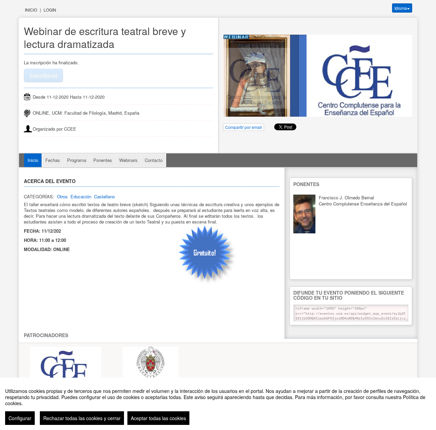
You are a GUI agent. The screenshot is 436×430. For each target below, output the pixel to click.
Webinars (128, 160)
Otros (62, 196)
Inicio (31, 10)
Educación (81, 196)
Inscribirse (44, 75)
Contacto (153, 160)
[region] (218, 404)
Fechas (52, 160)
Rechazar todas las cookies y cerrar (82, 418)
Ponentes (102, 160)
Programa (76, 160)
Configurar (20, 418)
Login (50, 10)
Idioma (400, 8)
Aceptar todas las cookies (158, 418)
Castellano (104, 196)
